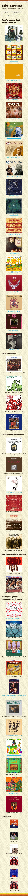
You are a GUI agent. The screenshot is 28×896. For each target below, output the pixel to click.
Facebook (19, 15)
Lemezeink (16, 12)
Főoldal (6, 12)
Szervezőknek (7, 15)
